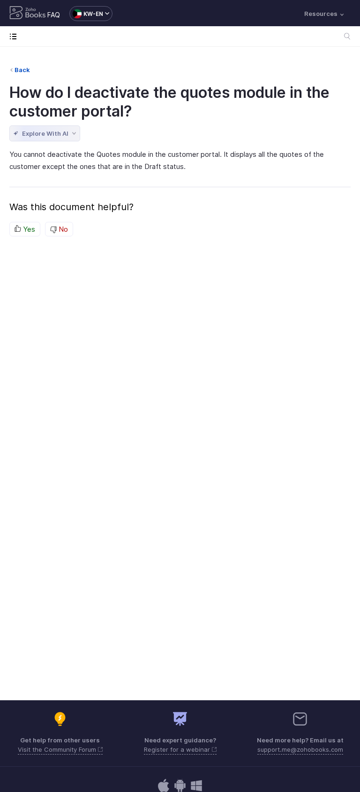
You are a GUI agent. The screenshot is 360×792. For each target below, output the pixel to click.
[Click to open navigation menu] (15, 36)
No (62, 229)
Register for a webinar (178, 749)
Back (22, 69)
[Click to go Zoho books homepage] (27, 13)
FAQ (53, 15)
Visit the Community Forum (58, 749)
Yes (28, 229)
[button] (86, 13)
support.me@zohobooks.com (300, 749)
